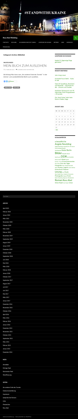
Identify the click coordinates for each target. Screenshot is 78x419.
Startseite (6, 42)
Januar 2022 (6, 215)
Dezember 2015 (7, 328)
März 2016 (6, 318)
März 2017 (6, 297)
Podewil (65, 176)
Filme (58, 163)
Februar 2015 (7, 345)
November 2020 (7, 222)
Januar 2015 (6, 349)
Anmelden (6, 364)
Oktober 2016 (7, 311)
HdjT (56, 167)
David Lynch (57, 157)
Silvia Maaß (59, 183)
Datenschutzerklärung (9, 391)
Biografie (64, 153)
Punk (69, 176)
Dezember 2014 (7, 352)
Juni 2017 (6, 290)
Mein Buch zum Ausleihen (25, 65)
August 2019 (6, 242)
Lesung (58, 172)
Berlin (69, 150)
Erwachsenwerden (68, 161)
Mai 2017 (5, 294)
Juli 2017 (5, 287)
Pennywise (70, 174)
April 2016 (6, 314)
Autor (63, 150)
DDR (64, 156)
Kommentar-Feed (8, 371)
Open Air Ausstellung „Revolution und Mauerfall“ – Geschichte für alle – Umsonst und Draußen (64, 85)
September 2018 (8, 256)
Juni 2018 (6, 259)
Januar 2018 (6, 273)
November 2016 (7, 307)
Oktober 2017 (7, 277)
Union (71, 183)
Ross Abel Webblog (10, 38)
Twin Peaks (65, 182)
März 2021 (6, 218)
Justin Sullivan (71, 167)
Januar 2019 (6, 246)
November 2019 (7, 235)
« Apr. (56, 130)
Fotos (63, 165)
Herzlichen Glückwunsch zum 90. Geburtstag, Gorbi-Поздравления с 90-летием (65, 92)
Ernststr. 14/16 (58, 161)
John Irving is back (60, 75)
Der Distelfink (70, 157)
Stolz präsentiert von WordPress (23, 416)
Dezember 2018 (7, 249)
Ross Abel (14, 42)
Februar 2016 (7, 321)
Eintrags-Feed (7, 368)
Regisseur (65, 177)
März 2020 (6, 229)
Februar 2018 (7, 270)
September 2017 (8, 280)
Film (56, 163)
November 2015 (7, 331)
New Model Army (59, 174)
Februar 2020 (7, 232)
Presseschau (6, 46)
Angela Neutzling (63, 144)
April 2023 (6, 208)
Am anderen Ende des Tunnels (27, 42)
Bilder (58, 153)
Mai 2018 (5, 263)
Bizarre (68, 153)
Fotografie (58, 165)
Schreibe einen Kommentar (25, 69)
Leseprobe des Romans (45, 42)
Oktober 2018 (7, 253)
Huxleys (60, 167)
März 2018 (6, 266)
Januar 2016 (6, 325)
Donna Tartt (57, 159)
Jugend (65, 167)
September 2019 (8, 239)
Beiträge (56, 42)
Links (62, 42)
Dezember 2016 (7, 304)
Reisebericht (71, 177)
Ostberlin (65, 174)
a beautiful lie (60, 142)
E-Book (63, 159)
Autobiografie (58, 150)
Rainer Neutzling (59, 177)
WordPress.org (7, 375)
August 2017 (6, 283)
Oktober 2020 (7, 225)
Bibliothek (8, 87)
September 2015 (8, 338)
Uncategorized (8, 62)
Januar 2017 (6, 301)
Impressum (70, 42)
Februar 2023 (7, 211)
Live (63, 172)
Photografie (59, 176)
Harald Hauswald (69, 165)
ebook (67, 159)
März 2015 (6, 342)
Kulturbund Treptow (61, 169)
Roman (58, 180)
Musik (66, 172)
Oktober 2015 (7, 335)
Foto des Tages (65, 163)
